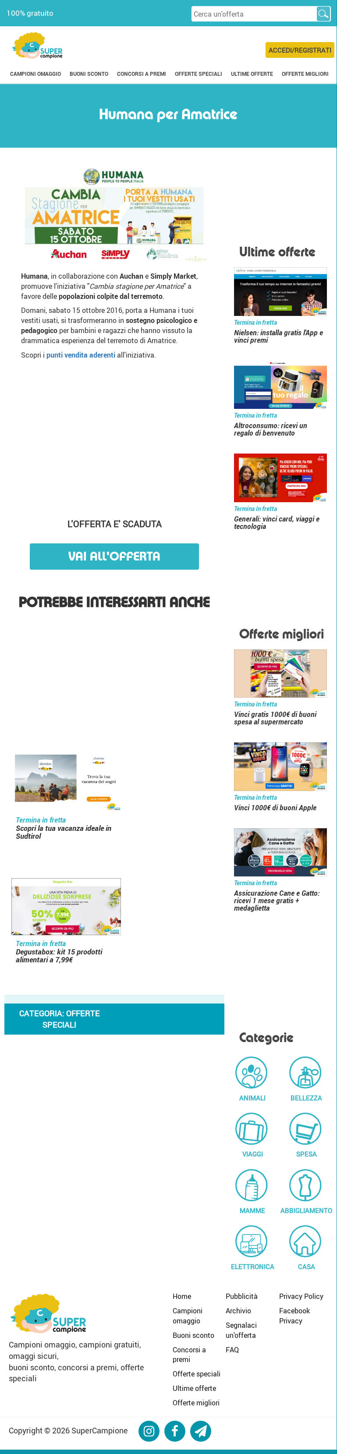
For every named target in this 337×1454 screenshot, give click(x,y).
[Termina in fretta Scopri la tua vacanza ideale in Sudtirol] (66, 784)
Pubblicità (242, 1296)
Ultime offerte (194, 1388)
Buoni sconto (193, 1335)
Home (182, 1296)
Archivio (238, 1311)
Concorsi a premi (189, 1355)
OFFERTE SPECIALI (198, 73)
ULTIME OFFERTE (252, 73)
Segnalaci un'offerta (241, 1330)
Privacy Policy (301, 1296)
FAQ (232, 1350)
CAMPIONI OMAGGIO (35, 73)
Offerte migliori (196, 1403)
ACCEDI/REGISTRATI (300, 50)
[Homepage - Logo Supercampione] (37, 44)
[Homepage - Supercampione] (48, 1312)
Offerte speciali (196, 1374)
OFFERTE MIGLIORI (305, 73)
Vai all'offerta (114, 556)
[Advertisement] (114, 434)
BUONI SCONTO (89, 73)
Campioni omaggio (187, 1316)
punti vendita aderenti (80, 355)
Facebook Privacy (294, 1316)
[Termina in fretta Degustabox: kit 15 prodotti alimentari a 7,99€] (66, 908)
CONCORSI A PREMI (141, 73)
